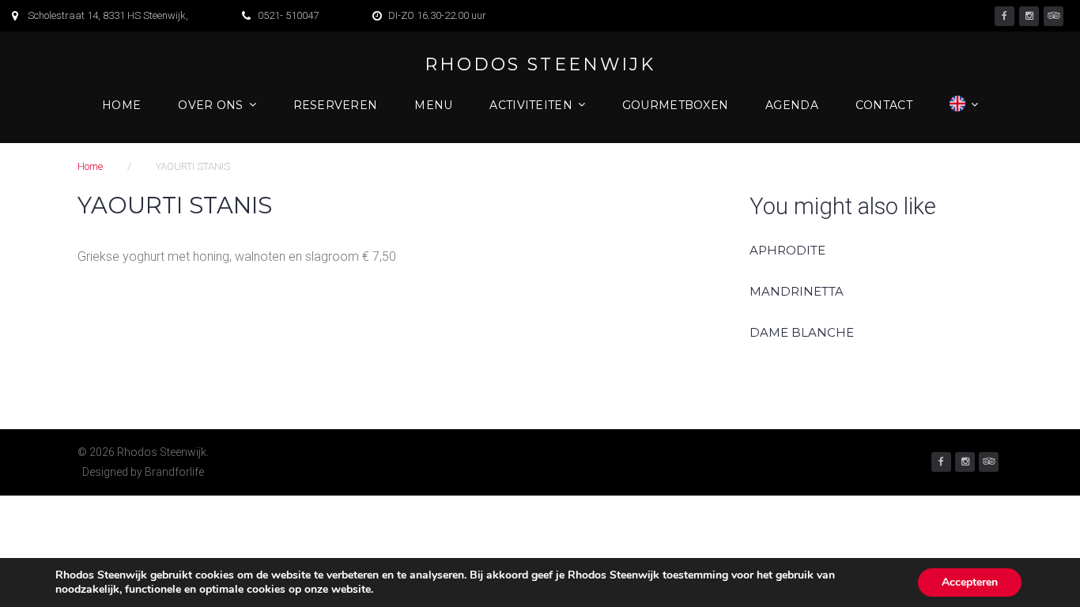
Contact (883, 105)
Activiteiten (530, 105)
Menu (433, 105)
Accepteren (970, 582)
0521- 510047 (288, 15)
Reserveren (335, 105)
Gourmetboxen (675, 105)
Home (121, 105)
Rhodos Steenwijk (540, 65)
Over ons (210, 105)
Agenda (791, 105)
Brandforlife (174, 472)
